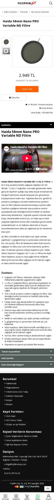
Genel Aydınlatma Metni (16, 440)
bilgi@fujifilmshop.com (16, 464)
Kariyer (9, 400)
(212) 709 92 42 (13, 473)
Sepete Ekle (27, 89)
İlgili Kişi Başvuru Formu (16, 444)
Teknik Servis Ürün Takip (17, 391)
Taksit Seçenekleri (10, 351)
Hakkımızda (11, 383)
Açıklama (6, 125)
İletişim (9, 404)
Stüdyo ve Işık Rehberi (16, 424)
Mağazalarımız (12, 387)
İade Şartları (7, 358)
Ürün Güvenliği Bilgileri (12, 364)
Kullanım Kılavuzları (14, 396)
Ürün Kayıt (10, 416)
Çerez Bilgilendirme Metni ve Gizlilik (22, 436)
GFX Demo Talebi (14, 420)
